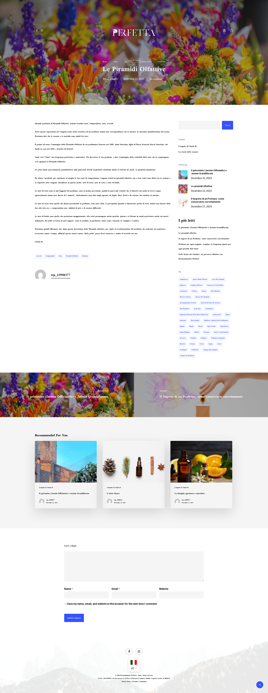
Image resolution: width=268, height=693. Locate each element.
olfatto (196, 332)
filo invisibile (184, 308)
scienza (192, 344)
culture (194, 291)
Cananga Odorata (196, 285)
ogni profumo (184, 332)
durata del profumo (202, 297)
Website (163, 588)
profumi (193, 338)
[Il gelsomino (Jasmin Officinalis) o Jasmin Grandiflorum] (67, 395)
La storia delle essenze (188, 152)
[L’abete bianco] (134, 474)
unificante (195, 349)
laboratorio (217, 314)
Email (116, 588)
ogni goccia (224, 326)
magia (228, 314)
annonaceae (184, 279)
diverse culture (185, 297)
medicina (183, 320)
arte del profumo (218, 279)
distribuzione (215, 291)
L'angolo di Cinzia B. (188, 146)
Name (68, 588)
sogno (210, 344)
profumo (85, 256)
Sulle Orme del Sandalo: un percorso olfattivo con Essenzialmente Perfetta (201, 256)
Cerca (227, 125)
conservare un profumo (215, 285)
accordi (38, 256)
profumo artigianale (218, 338)
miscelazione (195, 320)
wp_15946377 (112, 79)
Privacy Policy (126, 681)
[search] (217, 30)
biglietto (183, 285)
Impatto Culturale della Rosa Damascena (194, 314)
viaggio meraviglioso (210, 349)
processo (183, 338)
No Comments (156, 79)
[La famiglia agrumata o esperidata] (201, 474)
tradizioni (183, 349)
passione (206, 332)
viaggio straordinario (187, 355)
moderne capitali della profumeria (216, 320)
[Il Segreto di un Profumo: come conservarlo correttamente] (201, 395)
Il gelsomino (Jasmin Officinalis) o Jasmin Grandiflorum (203, 228)
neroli (200, 326)
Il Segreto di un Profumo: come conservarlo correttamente (204, 239)
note (60, 256)
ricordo (182, 344)
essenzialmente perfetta (188, 303)
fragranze (197, 308)
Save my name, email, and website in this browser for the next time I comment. (112, 603)
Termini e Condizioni (139, 681)
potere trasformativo (221, 332)
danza (204, 291)
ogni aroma (211, 326)
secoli (202, 344)
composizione (50, 256)
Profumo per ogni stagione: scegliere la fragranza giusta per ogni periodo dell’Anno (205, 246)
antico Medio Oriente (200, 279)
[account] (224, 30)
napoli (191, 326)
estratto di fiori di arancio (210, 303)
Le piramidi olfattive (187, 233)
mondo (182, 326)
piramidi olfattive (72, 256)
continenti (183, 291)
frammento (209, 308)
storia (219, 344)
